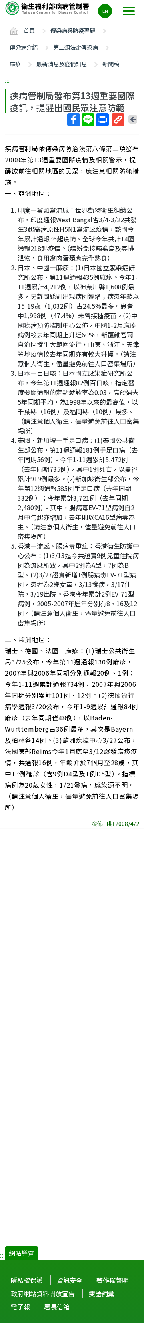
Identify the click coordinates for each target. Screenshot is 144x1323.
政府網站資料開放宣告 (43, 1293)
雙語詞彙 (101, 1293)
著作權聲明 (112, 1280)
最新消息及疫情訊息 (61, 64)
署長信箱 (57, 1306)
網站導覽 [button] (21, 1253)
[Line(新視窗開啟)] (88, 119)
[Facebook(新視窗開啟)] (73, 119)
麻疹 (15, 64)
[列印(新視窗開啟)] (102, 119)
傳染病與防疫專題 (72, 30)
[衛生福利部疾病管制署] (48, 8)
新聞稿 (110, 64)
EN (105, 11)
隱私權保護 (27, 1280)
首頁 (29, 30)
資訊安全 (69, 1280)
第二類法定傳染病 (75, 47)
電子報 (20, 1306)
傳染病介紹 (24, 47)
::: (7, 80)
